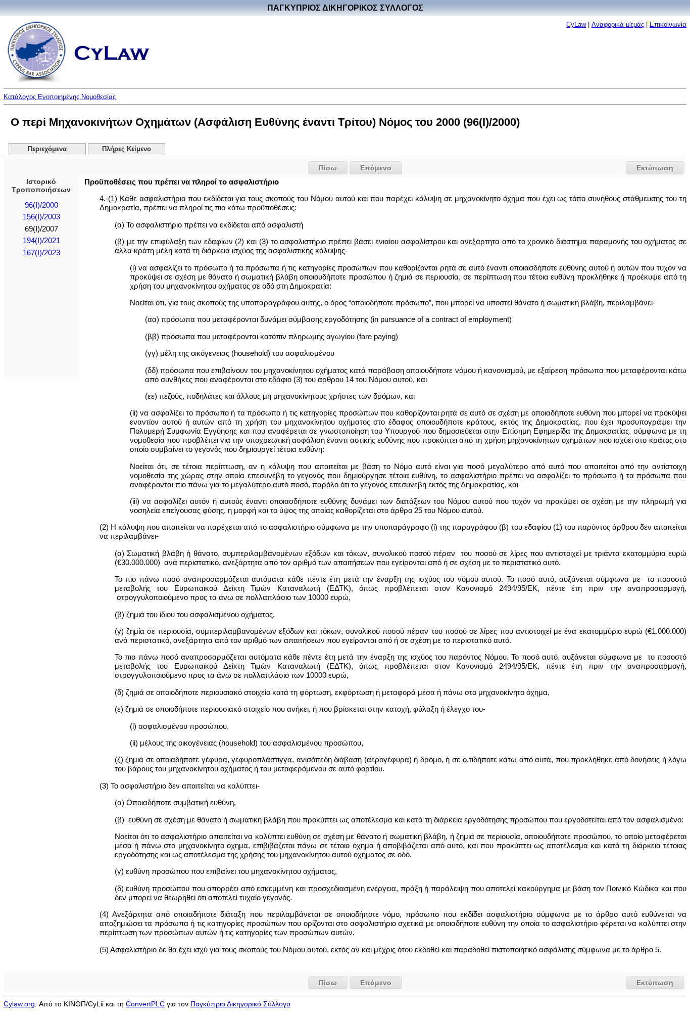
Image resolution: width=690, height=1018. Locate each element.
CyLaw (576, 24)
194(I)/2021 (41, 241)
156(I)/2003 (41, 217)
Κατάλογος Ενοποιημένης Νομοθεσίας (60, 97)
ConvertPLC (145, 1004)
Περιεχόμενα (47, 149)
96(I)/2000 (41, 205)
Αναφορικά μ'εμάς (618, 24)
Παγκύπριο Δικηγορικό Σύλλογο (240, 1004)
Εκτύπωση (654, 168)
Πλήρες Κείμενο (126, 149)
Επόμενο (375, 168)
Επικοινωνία (668, 24)
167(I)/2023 (41, 253)
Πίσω (328, 168)
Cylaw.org (19, 1004)
